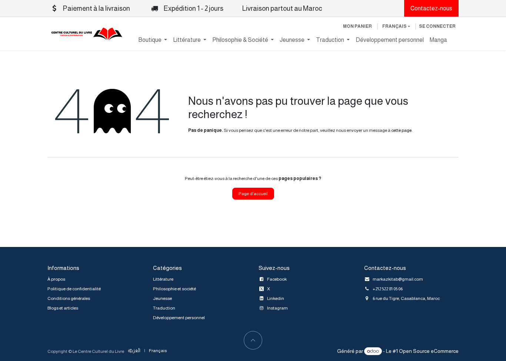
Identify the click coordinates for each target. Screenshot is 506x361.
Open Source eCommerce (429, 351)
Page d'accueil (253, 193)
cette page (401, 130)
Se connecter (437, 26)
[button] (253, 340)
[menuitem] (152, 40)
